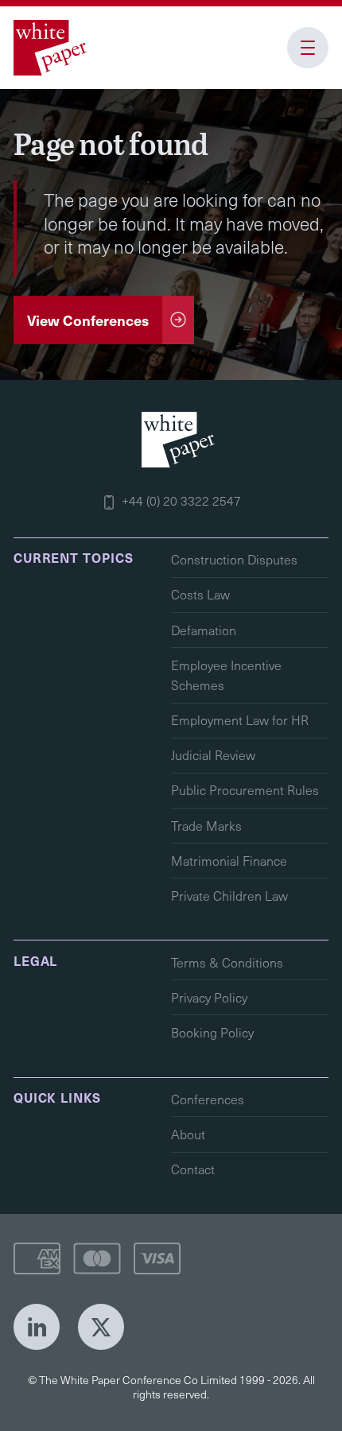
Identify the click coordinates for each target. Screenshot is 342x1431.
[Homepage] (52, 48)
